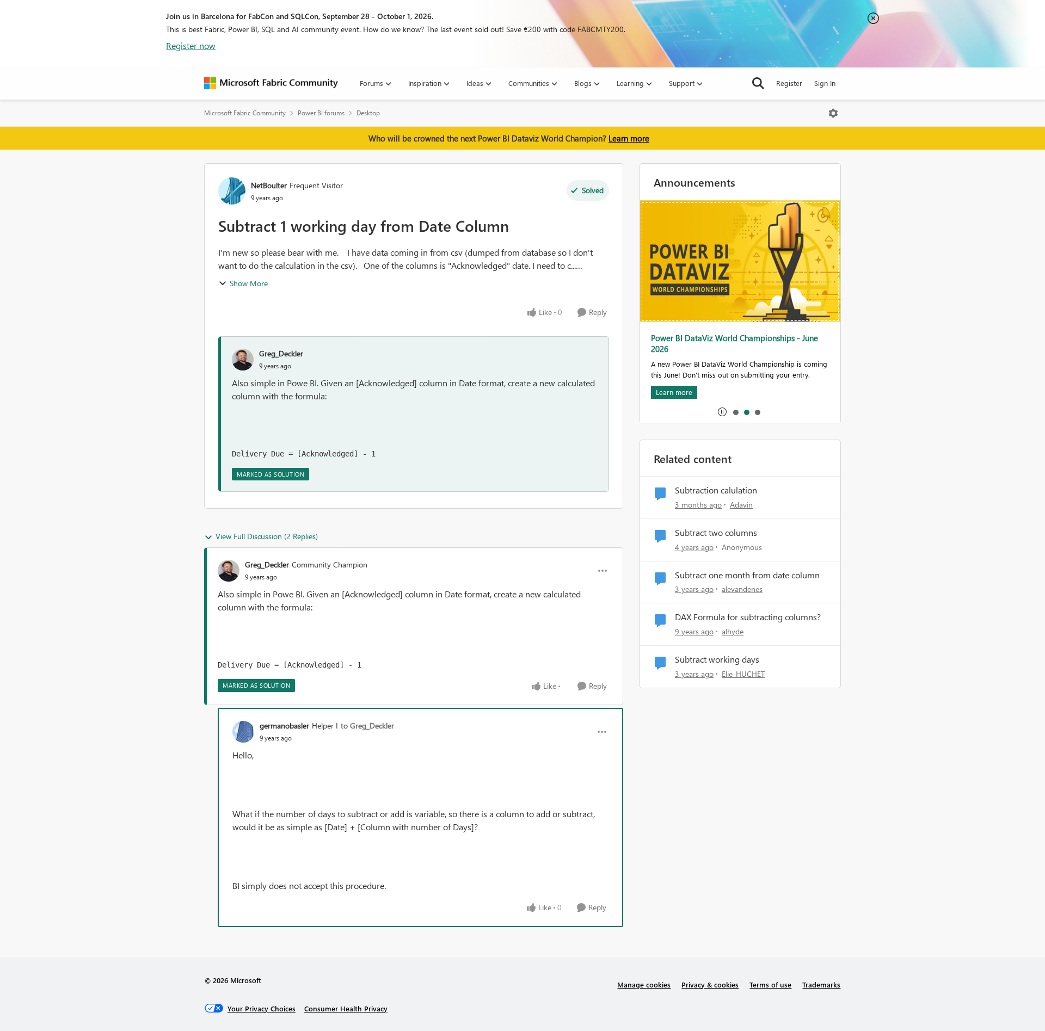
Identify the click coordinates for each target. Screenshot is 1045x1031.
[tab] (735, 411)
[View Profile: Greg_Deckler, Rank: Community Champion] (228, 571)
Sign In (824, 83)
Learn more (628, 138)
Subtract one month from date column (747, 575)
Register (789, 83)
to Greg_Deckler (367, 725)
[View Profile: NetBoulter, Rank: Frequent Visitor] (231, 191)
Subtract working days (717, 659)
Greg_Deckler (281, 353)
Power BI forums (321, 113)
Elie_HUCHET (743, 674)
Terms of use (770, 984)
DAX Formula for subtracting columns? (748, 617)
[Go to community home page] (271, 83)
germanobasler (284, 725)
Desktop (368, 113)
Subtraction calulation (716, 490)
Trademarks (821, 984)
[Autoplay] (722, 411)
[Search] (758, 83)
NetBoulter (269, 185)
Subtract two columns (716, 532)
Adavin (741, 504)
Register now (191, 45)
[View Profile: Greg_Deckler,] (243, 360)
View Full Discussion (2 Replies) (267, 536)
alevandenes (742, 589)
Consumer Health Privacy (346, 1008)
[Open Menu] (833, 113)
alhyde (732, 631)
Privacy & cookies (710, 984)
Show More (249, 283)
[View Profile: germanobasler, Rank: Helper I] (243, 732)
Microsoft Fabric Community (245, 113)
